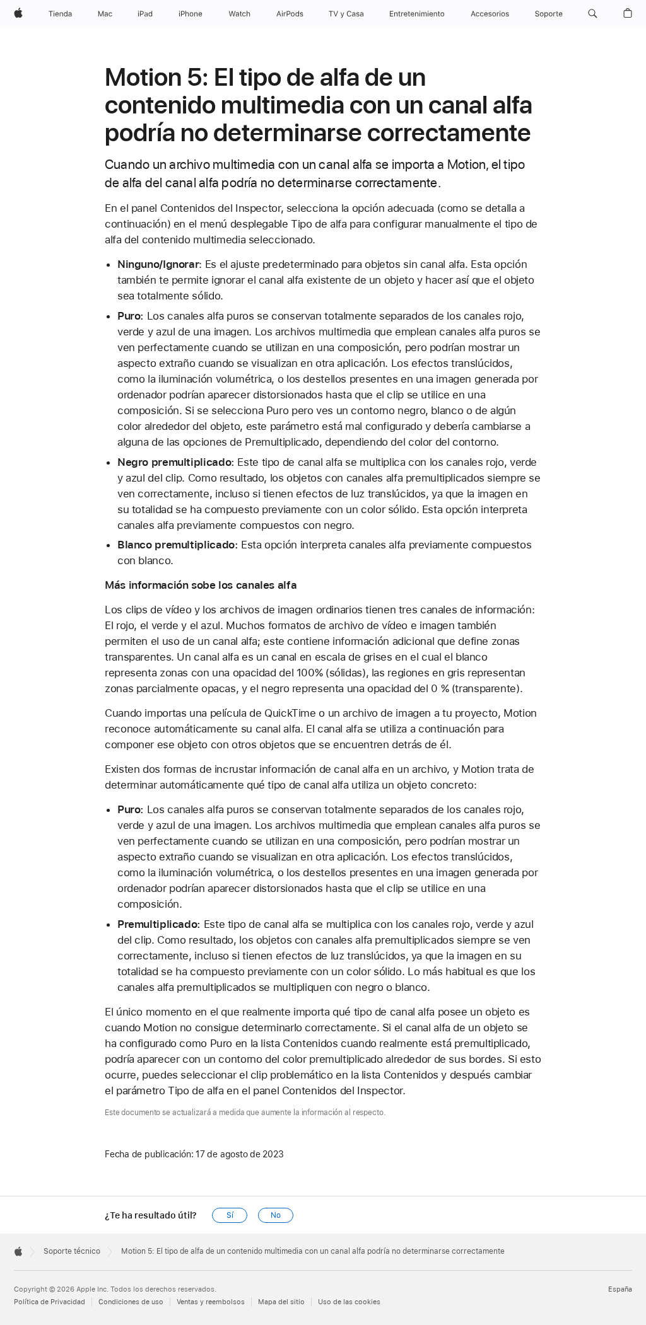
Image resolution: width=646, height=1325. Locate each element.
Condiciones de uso (130, 1302)
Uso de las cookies (349, 1302)
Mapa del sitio (281, 1302)
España (620, 1289)
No (276, 1215)
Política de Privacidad (49, 1302)
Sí (229, 1215)
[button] (592, 14)
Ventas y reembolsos (211, 1302)
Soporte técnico (72, 1251)
